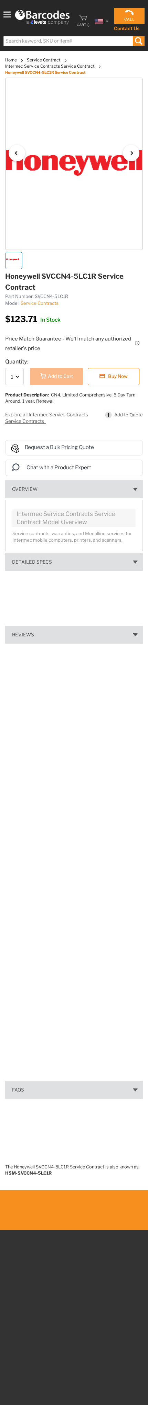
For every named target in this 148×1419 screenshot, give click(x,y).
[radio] (103, 699)
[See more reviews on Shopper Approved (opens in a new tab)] (66, 876)
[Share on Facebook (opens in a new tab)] (43, 877)
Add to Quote (128, 414)
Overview (25, 489)
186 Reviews (52, 727)
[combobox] (73, 41)
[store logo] (42, 17)
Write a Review (74, 797)
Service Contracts (40, 303)
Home (11, 59)
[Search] (138, 41)
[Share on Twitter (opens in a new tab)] (55, 876)
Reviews (23, 634)
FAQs (18, 1090)
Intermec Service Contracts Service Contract (50, 66)
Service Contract (44, 59)
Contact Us (126, 28)
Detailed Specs (32, 562)
